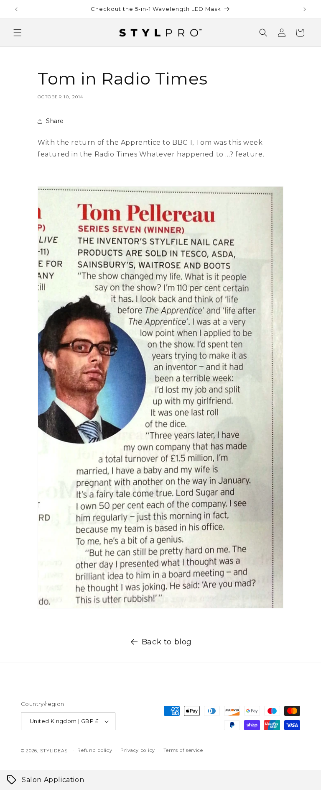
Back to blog (167, 641)
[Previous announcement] (16, 9)
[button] (17, 32)
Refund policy (94, 750)
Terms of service (183, 750)
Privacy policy (137, 750)
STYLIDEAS (54, 751)
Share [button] (55, 121)
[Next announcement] (305, 9)
